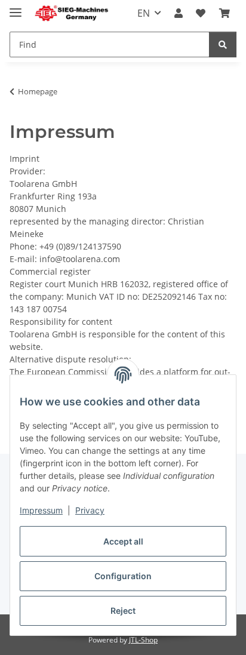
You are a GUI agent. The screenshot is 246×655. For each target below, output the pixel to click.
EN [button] (143, 13)
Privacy (89, 510)
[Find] (222, 44)
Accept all (123, 541)
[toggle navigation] (15, 7)
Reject (123, 610)
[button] (178, 13)
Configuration (123, 576)
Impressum (41, 510)
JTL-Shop (143, 640)
